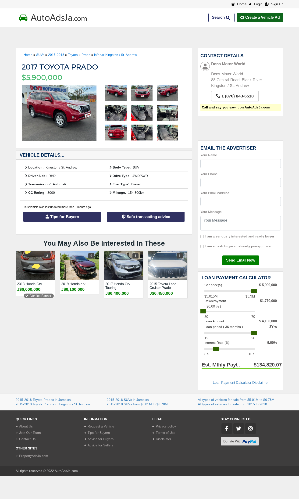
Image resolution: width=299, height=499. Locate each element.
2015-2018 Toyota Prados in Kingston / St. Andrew (53, 404)
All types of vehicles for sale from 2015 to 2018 (232, 404)
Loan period (223, 327)
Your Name (208, 155)
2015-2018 (56, 55)
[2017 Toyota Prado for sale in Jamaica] (59, 113)
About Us (26, 426)
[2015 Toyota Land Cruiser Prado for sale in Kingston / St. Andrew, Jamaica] (167, 265)
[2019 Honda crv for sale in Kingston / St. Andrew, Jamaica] (79, 265)
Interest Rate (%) (217, 343)
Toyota (73, 55)
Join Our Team (30, 432)
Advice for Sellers (100, 445)
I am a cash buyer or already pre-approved (239, 246)
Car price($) (213, 285)
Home (241, 4)
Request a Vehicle (101, 426)
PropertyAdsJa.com (33, 456)
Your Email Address (214, 193)
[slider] (254, 291)
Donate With (232, 441)
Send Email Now (240, 260)
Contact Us (27, 439)
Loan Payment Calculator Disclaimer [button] (241, 382)
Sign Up (276, 4)
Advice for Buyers (101, 439)
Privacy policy (166, 426)
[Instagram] (250, 428)
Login (257, 4)
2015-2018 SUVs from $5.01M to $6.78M (137, 404)
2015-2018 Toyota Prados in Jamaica (43, 400)
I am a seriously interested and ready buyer (239, 236)
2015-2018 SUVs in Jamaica (128, 400)
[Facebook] (226, 428)
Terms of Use (165, 432)
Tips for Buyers (64, 217)
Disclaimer (163, 439)
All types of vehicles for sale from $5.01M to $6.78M (236, 400)
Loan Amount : (215, 321)
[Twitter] (238, 428)
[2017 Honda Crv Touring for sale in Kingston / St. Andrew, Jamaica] (123, 265)
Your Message (211, 212)
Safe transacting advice (147, 217)
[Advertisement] (149, 37)
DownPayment (215, 301)
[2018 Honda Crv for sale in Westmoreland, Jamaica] (35, 265)
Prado (86, 55)
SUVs (40, 55)
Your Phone (209, 174)
